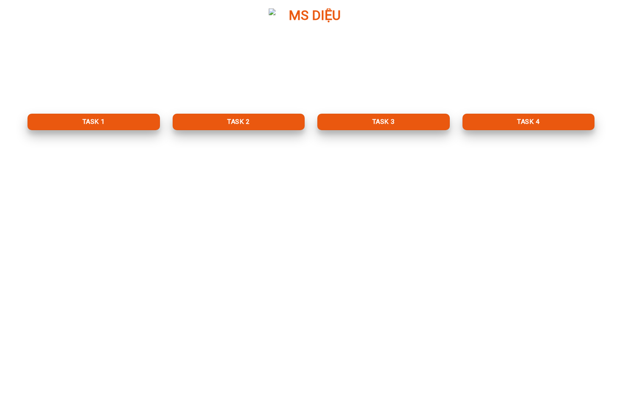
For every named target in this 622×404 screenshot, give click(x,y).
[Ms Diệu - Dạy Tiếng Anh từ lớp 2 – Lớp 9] (311, 50)
